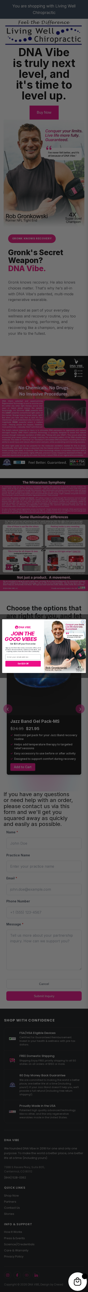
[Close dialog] (83, 622)
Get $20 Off (23, 663)
